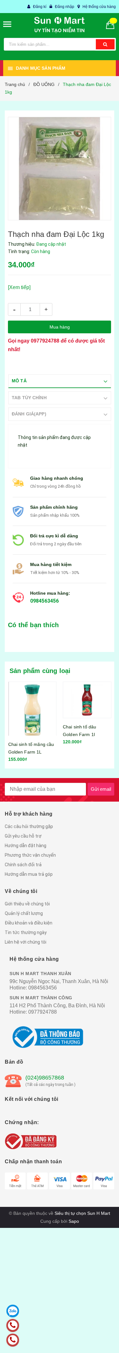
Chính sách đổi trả (23, 864)
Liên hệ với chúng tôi (25, 942)
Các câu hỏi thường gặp (29, 826)
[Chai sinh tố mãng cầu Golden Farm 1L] (32, 709)
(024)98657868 (44, 1077)
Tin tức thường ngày (26, 932)
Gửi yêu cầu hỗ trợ (23, 836)
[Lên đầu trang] (99, 1340)
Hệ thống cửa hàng (99, 6)
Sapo (74, 1221)
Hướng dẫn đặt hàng (25, 845)
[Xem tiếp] (19, 287)
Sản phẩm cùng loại (40, 670)
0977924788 (45, 341)
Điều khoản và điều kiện (28, 922)
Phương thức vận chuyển (30, 855)
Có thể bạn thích (33, 624)
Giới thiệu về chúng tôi (27, 903)
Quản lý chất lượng (24, 913)
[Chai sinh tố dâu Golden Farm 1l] (87, 700)
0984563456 (44, 601)
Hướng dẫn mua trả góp (29, 874)
